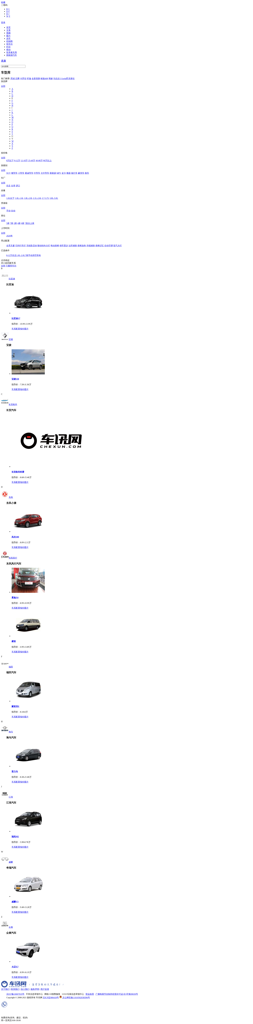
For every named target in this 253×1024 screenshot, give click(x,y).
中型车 (37, 173)
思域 (13, 78)
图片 (8, 36)
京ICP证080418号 (51, 997)
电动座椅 (55, 245)
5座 (7, 223)
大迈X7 (15, 967)
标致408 (44, 78)
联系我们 (15, 989)
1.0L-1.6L (19, 198)
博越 (50, 78)
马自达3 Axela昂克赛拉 (64, 78)
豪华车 (81, 173)
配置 (18, 329)
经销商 (9, 41)
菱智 (14, 641)
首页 (8, 27)
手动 (8, 211)
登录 (3, 22)
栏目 (8, 47)
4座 (19, 223)
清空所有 (36, 255)
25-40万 (31, 160)
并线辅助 (90, 245)
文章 (8, 30)
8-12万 (17, 160)
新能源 (53, 173)
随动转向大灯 (43, 245)
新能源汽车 (11, 55)
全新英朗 (36, 78)
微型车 (14, 173)
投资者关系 (11, 52)
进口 (18, 185)
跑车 (87, 173)
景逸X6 (15, 597)
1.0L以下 (10, 198)
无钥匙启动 (31, 245)
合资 (13, 185)
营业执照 (90, 994)
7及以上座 (29, 223)
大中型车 (45, 173)
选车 (8, 38)
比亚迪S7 (16, 318)
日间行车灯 (20, 245)
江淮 (11, 797)
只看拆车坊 (11, 266)
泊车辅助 (73, 245)
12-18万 (24, 160)
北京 (3, 60)
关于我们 (5, 989)
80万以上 (47, 160)
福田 (11, 667)
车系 (14, 329)
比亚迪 (12, 279)
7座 (11, 223)
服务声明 (35, 989)
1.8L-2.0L (28, 198)
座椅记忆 (99, 245)
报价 (22, 329)
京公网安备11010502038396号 (76, 997)
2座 (15, 223)
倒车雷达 (64, 245)
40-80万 (39, 160)
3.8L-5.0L (54, 198)
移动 (8, 49)
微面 (68, 173)
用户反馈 (45, 989)
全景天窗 (10, 245)
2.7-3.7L (45, 198)
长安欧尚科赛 (18, 472)
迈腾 (17, 78)
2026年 (9, 236)
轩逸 (29, 78)
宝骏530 (15, 379)
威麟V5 (15, 902)
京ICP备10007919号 (15, 994)
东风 (11, 497)
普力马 (15, 771)
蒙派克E (15, 706)
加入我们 (25, 989)
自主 (8, 185)
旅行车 (74, 173)
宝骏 (11, 339)
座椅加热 (81, 245)
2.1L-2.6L (37, 198)
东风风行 (13, 558)
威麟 (11, 862)
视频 (8, 33)
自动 (13, 211)
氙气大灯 (117, 245)
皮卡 (64, 173)
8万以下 (10, 160)
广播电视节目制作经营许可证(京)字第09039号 (117, 994)
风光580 (15, 537)
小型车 (21, 173)
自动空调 (108, 245)
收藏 (3, 2)
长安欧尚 (13, 404)
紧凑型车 (29, 173)
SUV (8, 173)
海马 (11, 732)
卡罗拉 (23, 78)
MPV (59, 173)
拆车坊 (9, 44)
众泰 (11, 927)
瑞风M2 (15, 836)
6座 (22, 223)
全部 (3, 86)
